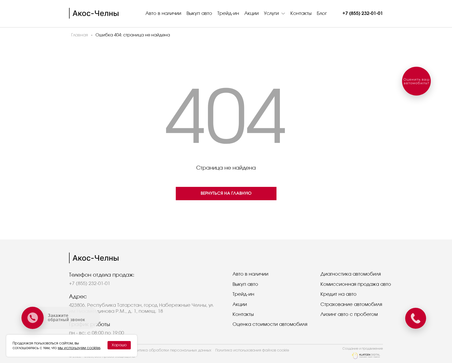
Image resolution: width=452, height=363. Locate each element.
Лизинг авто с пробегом (349, 314)
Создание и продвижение (362, 348)
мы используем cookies (79, 348)
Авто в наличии (163, 13)
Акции (251, 13)
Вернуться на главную (226, 193)
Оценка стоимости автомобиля (270, 324)
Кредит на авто (338, 294)
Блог (322, 13)
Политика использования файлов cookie (252, 350)
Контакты (301, 13)
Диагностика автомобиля (350, 274)
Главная (79, 35)
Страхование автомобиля (351, 304)
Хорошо (119, 345)
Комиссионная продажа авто (355, 284)
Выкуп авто (199, 13)
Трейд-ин (228, 13)
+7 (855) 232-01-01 (362, 13)
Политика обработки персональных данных (171, 350)
